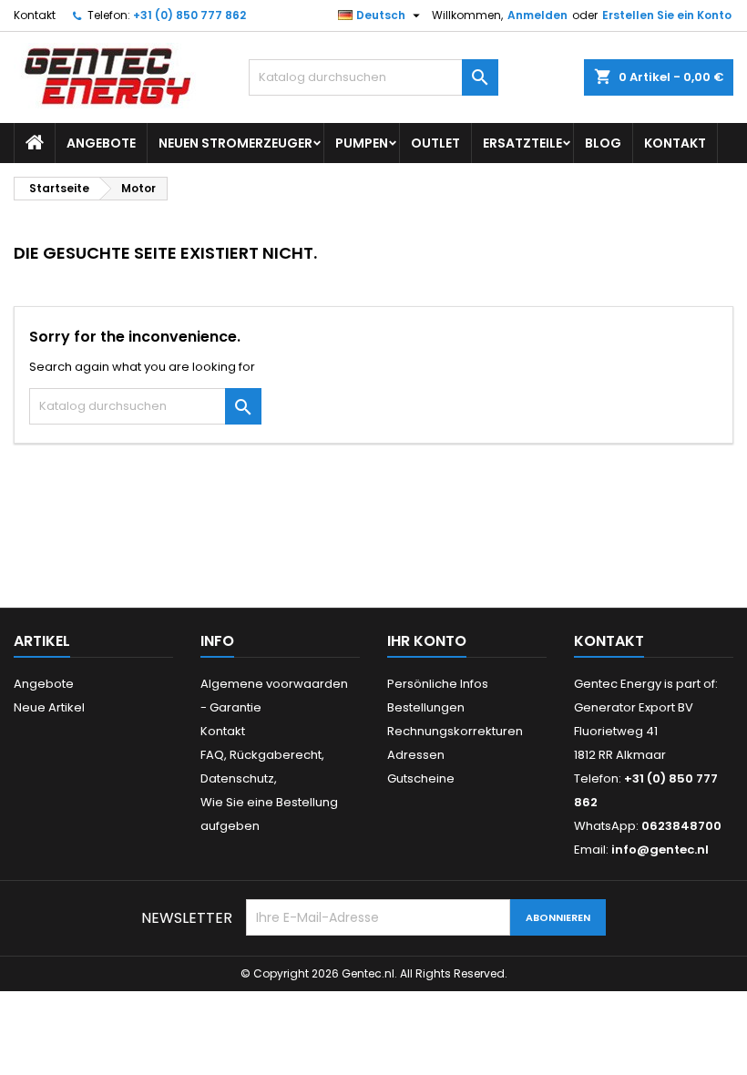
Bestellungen (426, 707)
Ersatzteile (522, 143)
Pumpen (361, 143)
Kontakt (35, 15)
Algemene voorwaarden (274, 683)
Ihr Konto (426, 640)
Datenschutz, (238, 778)
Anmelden (537, 15)
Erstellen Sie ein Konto (667, 15)
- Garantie (230, 707)
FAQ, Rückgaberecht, (262, 754)
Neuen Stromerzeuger (235, 143)
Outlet (435, 143)
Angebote (101, 143)
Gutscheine (421, 778)
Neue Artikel (49, 707)
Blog (603, 143)
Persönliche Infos (437, 683)
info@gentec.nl (660, 849)
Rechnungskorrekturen (455, 731)
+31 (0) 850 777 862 (189, 15)
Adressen (416, 754)
